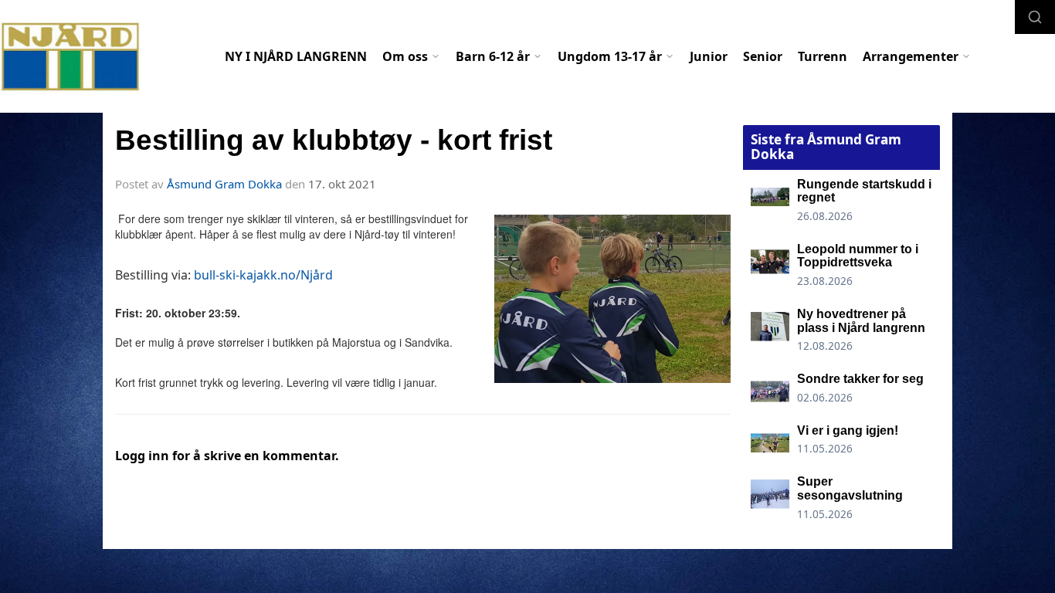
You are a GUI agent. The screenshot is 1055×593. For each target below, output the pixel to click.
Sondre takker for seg (860, 378)
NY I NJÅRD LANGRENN (296, 56)
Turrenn (822, 56)
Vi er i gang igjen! (847, 430)
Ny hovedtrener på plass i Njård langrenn (861, 320)
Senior (762, 56)
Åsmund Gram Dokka (224, 183)
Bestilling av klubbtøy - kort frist (333, 140)
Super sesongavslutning (850, 488)
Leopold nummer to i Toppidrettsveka (857, 255)
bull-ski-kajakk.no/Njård (263, 274)
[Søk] (1035, 17)
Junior (709, 56)
